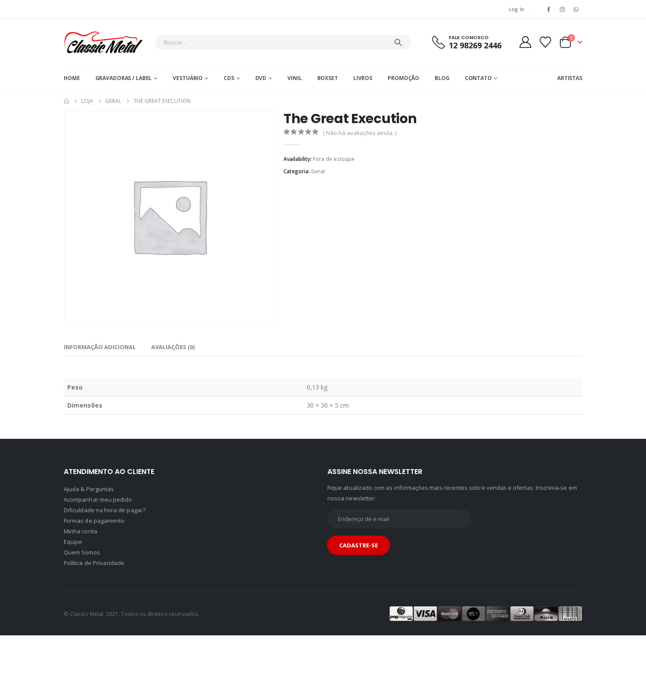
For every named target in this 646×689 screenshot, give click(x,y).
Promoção (403, 78)
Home (72, 78)
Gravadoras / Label (123, 78)
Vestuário (188, 78)
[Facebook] (548, 9)
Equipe (73, 542)
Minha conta (80, 531)
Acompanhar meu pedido (98, 499)
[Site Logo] (103, 42)
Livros (362, 78)
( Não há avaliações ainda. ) (359, 133)
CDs (229, 78)
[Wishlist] (545, 42)
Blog (442, 78)
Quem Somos (82, 552)
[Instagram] (562, 9)
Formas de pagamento (94, 521)
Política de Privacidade (94, 563)
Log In (517, 9)
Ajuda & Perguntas (89, 489)
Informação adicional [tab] (100, 347)
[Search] (398, 42)
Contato (478, 78)
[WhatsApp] (576, 9)
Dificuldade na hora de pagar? (104, 510)
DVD (261, 78)
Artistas (569, 78)
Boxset (327, 78)
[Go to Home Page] (66, 101)
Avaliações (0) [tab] (173, 347)
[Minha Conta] (525, 42)
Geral (318, 171)
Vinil (294, 78)
